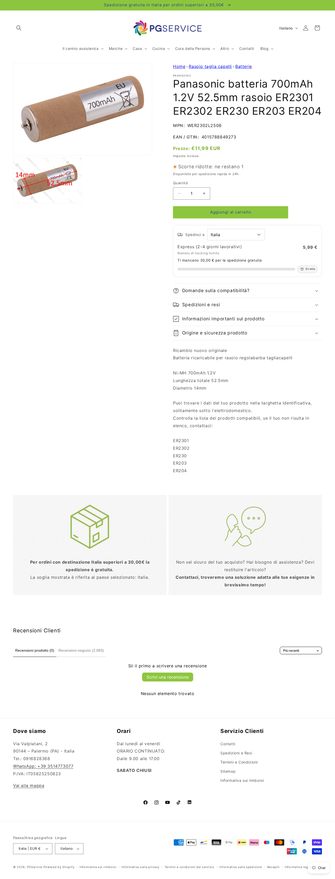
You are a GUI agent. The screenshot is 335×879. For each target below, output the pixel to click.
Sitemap (228, 771)
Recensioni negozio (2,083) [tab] (81, 650)
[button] (19, 28)
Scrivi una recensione (168, 677)
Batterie (243, 66)
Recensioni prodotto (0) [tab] (34, 650)
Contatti (227, 744)
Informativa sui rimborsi (242, 780)
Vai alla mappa (28, 785)
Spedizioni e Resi (236, 753)
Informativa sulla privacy (140, 867)
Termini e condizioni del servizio (189, 867)
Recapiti (273, 867)
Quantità (180, 183)
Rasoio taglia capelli (210, 66)
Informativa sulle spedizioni (240, 867)
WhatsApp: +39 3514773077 (43, 766)
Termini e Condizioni (239, 762)
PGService (34, 867)
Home (179, 66)
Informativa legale (298, 867)
